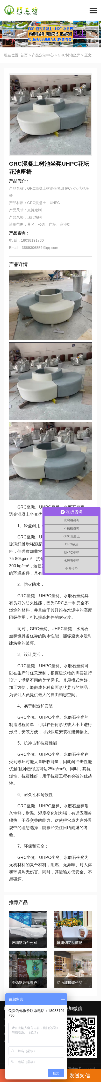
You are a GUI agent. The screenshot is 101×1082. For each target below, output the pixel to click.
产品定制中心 (43, 55)
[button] (93, 10)
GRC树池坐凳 (69, 55)
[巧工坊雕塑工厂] (19, 10)
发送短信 (79, 1075)
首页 (24, 55)
